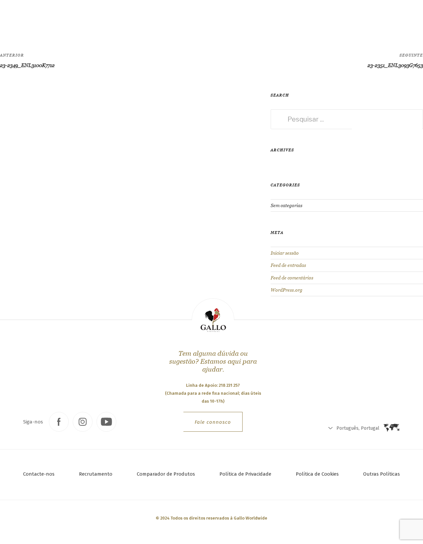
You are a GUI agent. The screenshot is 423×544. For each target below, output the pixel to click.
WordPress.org (286, 290)
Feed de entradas (288, 265)
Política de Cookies (317, 474)
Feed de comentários (292, 277)
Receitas (135, 18)
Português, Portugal (261, 20)
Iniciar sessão (285, 253)
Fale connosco (213, 422)
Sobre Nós (171, 18)
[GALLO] (18, 19)
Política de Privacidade (245, 474)
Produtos (92, 18)
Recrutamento (95, 474)
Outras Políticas (381, 474)
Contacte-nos (39, 474)
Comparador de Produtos (166, 474)
